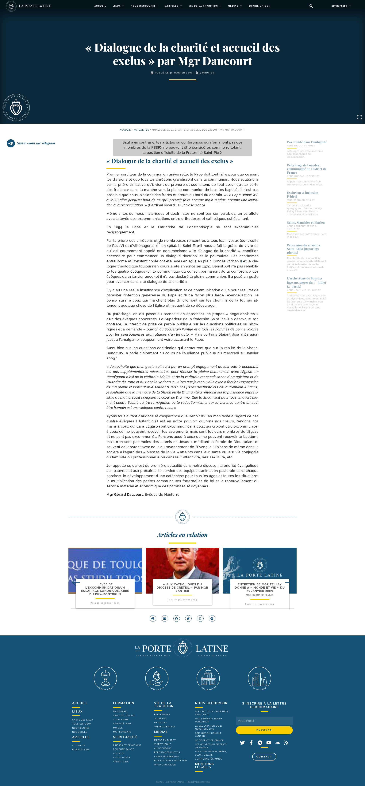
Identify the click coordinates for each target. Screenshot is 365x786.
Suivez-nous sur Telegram (36, 143)
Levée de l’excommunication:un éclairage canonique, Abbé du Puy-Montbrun (105, 589)
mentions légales (204, 765)
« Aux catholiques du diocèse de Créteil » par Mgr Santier (182, 588)
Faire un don (261, 6)
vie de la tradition (164, 704)
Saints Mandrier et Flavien (306, 222)
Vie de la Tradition (203, 6)
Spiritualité (125, 737)
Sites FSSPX (339, 6)
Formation (123, 703)
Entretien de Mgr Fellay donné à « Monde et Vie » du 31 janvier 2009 (260, 588)
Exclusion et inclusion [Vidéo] (302, 194)
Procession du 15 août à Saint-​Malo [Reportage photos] (303, 248)
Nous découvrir (143, 6)
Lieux (117, 6)
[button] (311, 6)
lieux (77, 711)
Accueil (100, 6)
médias (161, 732)
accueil (125, 130)
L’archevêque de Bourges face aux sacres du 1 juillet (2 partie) (306, 282)
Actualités (141, 130)
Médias (233, 6)
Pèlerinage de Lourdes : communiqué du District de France (306, 168)
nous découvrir (211, 703)
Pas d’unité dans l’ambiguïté (307, 142)
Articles (172, 6)
